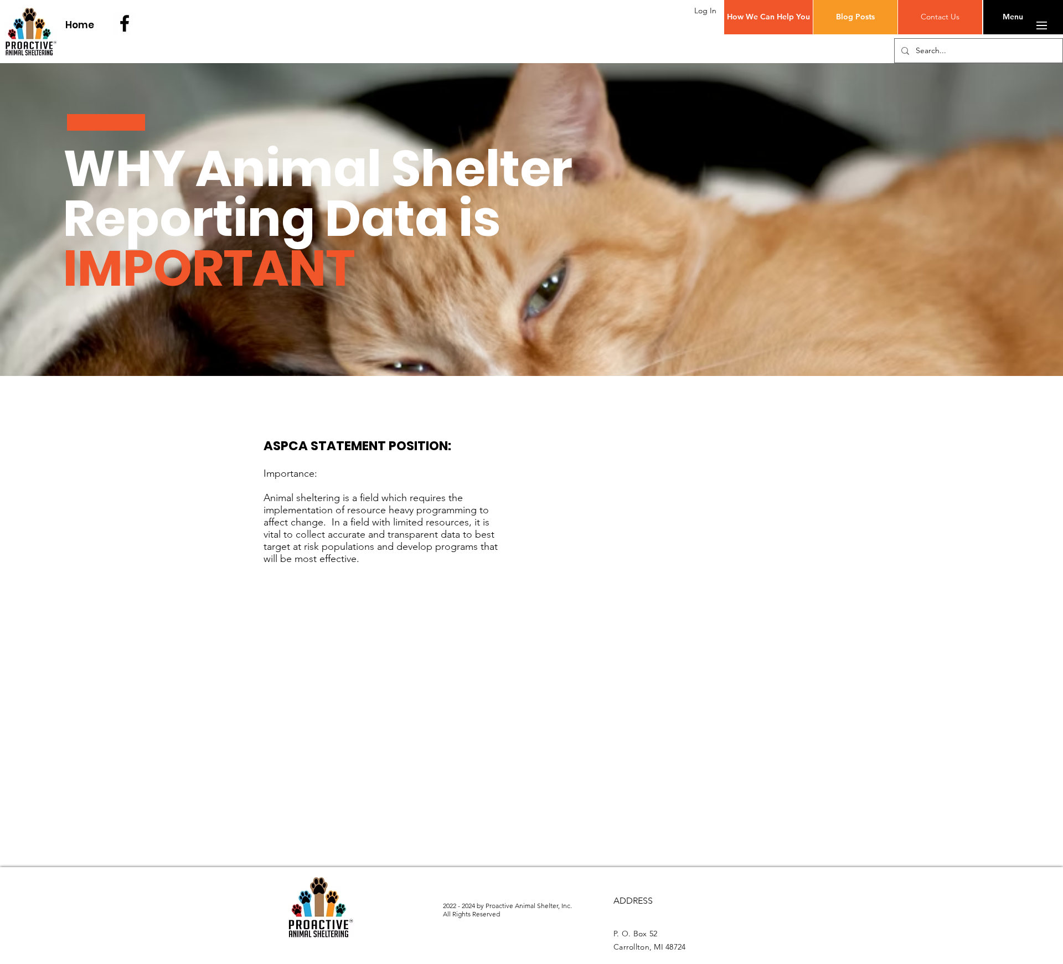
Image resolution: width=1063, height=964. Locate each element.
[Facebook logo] (124, 23)
